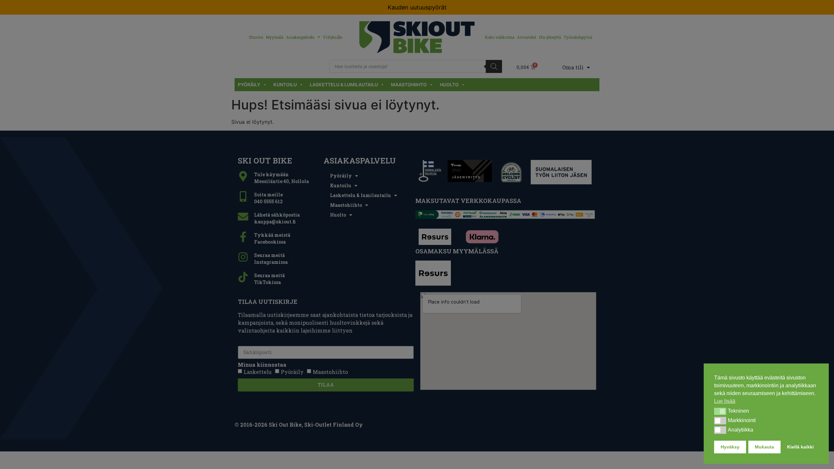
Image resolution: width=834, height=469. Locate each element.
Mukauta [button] (764, 446)
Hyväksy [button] (730, 446)
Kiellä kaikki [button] (800, 446)
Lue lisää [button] (724, 401)
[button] (720, 411)
